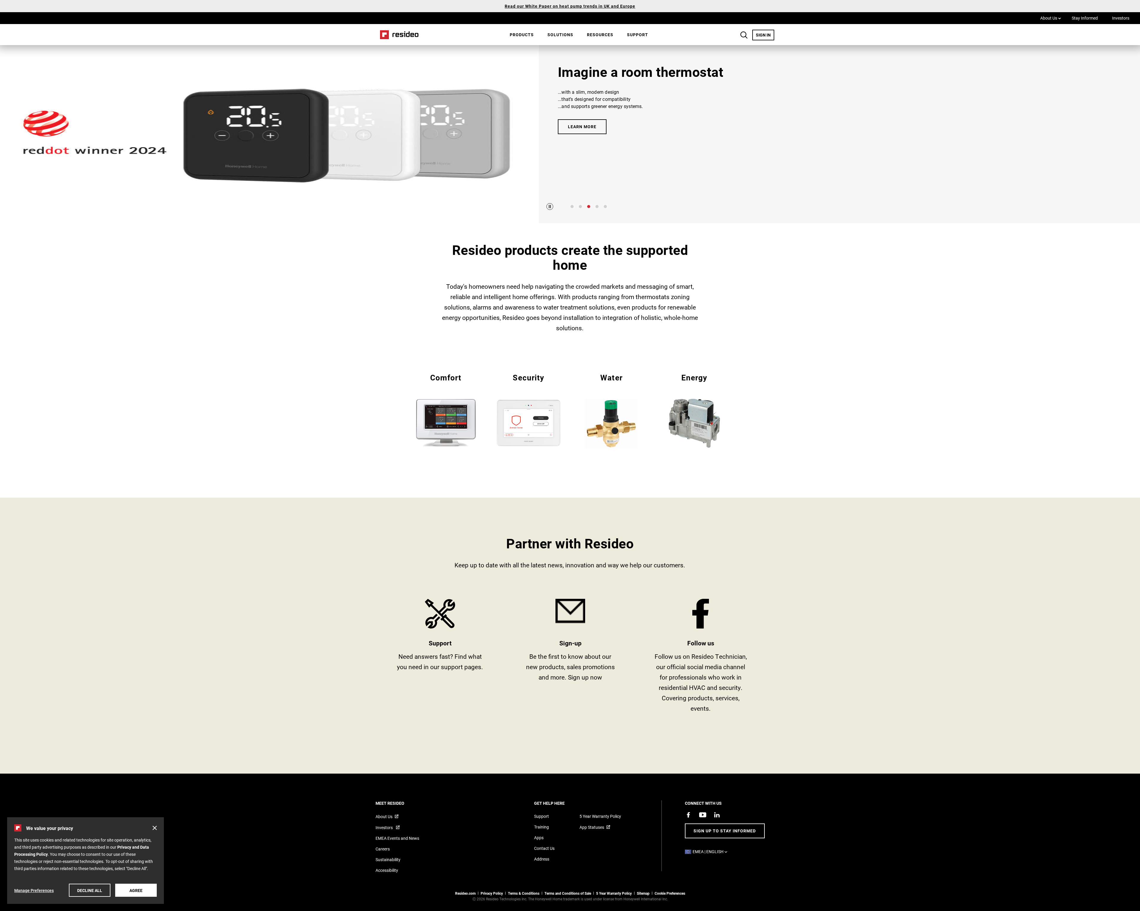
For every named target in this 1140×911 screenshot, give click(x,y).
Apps (539, 837)
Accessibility (387, 870)
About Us (1050, 18)
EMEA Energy (694, 410)
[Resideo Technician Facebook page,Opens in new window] (688, 815)
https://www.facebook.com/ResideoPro (701, 658)
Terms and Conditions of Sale (567, 893)
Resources (600, 34)
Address (541, 859)
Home (397, 34)
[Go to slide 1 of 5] (572, 206)
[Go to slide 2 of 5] (580, 206)
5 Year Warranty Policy (600, 816)
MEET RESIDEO (398, 803)
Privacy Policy (492, 893)
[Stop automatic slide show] (549, 206)
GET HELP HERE (557, 803)
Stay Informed (1085, 18)
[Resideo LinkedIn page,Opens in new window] (717, 815)
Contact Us (544, 848)
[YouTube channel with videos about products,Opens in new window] (702, 815)
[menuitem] (521, 34)
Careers (383, 849)
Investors (1120, 18)
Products (522, 34)
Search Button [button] (744, 35)
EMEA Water (611, 410)
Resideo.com (465, 893)
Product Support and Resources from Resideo (440, 658)
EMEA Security (528, 410)
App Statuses (592, 827)
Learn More (582, 126)
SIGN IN (765, 35)
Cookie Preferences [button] (670, 893)
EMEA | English (711, 851)
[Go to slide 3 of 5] (588, 206)
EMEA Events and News (397, 838)
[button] (155, 828)
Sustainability (388, 859)
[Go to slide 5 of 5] (605, 206)
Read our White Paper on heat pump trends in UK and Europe (570, 6)
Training (541, 827)
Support (637, 34)
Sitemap (643, 893)
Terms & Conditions (523, 893)
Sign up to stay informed (725, 831)
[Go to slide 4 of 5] (597, 206)
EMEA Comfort (446, 410)
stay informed (570, 658)
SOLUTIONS (560, 34)
